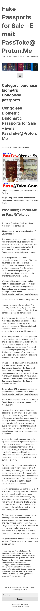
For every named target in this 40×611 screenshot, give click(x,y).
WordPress (24, 604)
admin (26, 147)
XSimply (18, 606)
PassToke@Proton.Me (19, 210)
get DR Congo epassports (25, 555)
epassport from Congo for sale (13, 553)
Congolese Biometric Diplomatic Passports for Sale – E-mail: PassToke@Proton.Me (19, 123)
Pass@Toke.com (19, 214)
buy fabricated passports (21, 551)
